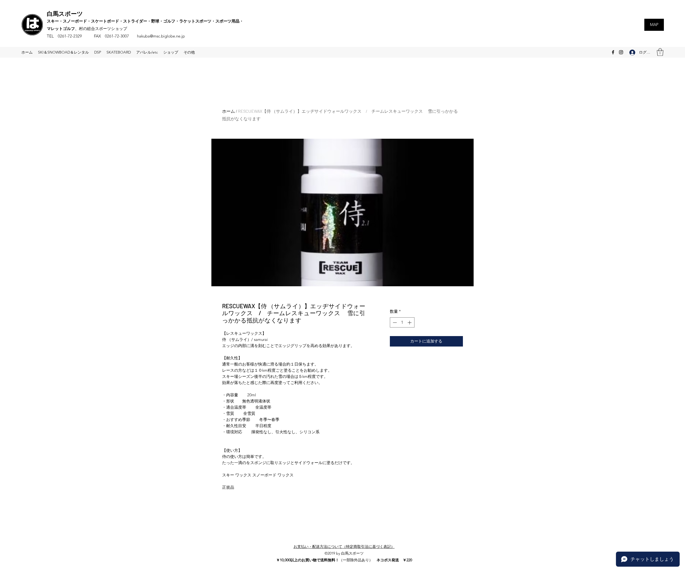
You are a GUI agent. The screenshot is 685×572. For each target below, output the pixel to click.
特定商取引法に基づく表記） (370, 546)
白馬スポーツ (65, 13)
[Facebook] (613, 52)
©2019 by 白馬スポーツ (344, 553)
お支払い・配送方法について (318, 546)
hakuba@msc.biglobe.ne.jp (161, 36)
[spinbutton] (402, 323)
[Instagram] (621, 52)
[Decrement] (394, 323)
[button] (660, 52)
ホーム (228, 111)
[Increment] (410, 323)
